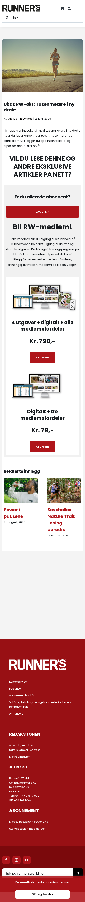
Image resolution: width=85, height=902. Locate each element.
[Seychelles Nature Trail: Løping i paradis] (64, 480)
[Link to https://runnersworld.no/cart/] (62, 8)
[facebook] (6, 860)
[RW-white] (37, 661)
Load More (42, 616)
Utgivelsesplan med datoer (27, 828)
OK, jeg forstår (42, 894)
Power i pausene (13, 513)
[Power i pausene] (21, 480)
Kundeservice (18, 681)
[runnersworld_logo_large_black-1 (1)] (21, 6)
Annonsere (16, 713)
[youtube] (27, 860)
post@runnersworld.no (33, 822)
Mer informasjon (19, 756)
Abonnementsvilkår (21, 695)
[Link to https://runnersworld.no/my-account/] (69, 8)
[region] (42, 889)
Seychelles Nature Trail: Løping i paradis (61, 520)
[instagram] (16, 860)
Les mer (64, 882)
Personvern (16, 688)
